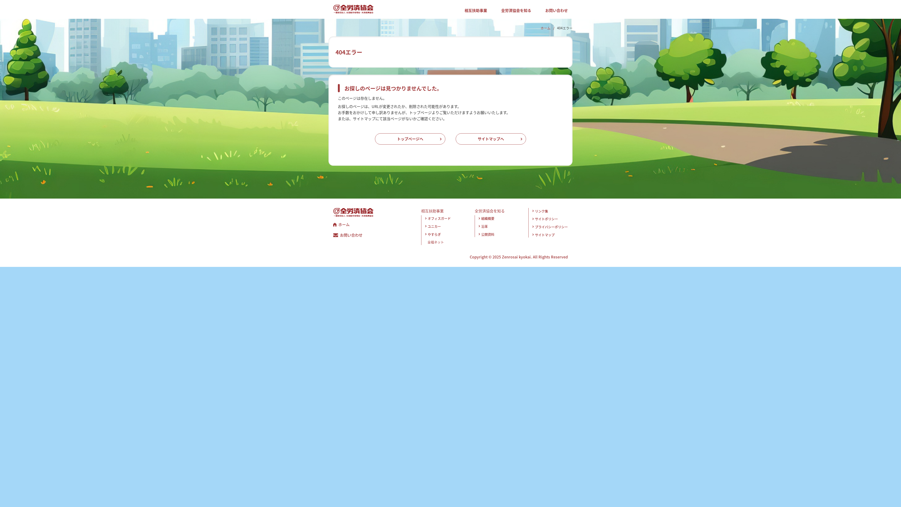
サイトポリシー (546, 218)
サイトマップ (545, 234)
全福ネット (436, 242)
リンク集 (541, 211)
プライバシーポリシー (551, 226)
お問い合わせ (556, 10)
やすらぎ (434, 234)
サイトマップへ (491, 139)
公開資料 (487, 234)
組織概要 (487, 218)
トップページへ (410, 139)
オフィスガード (439, 218)
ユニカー (434, 226)
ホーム (545, 28)
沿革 (484, 226)
